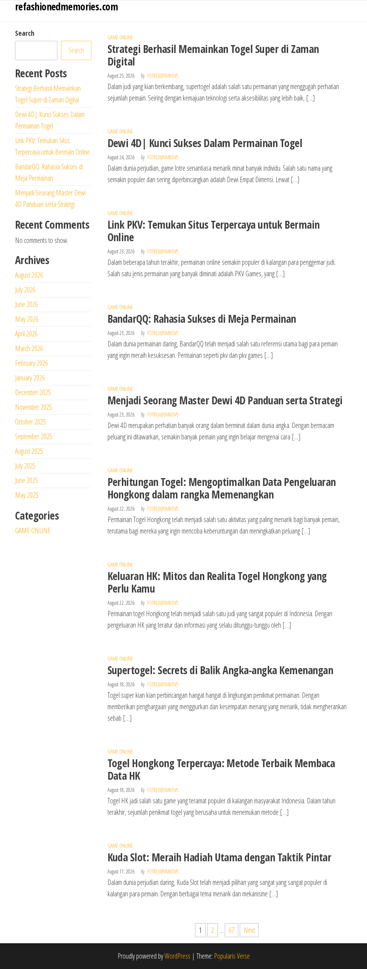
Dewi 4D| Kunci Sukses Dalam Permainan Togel (205, 143)
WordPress (177, 956)
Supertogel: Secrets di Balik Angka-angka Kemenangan (220, 670)
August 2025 (29, 451)
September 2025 (33, 436)
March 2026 (29, 348)
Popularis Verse (232, 956)
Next (249, 930)
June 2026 (26, 304)
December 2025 (33, 392)
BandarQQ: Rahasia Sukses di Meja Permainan (202, 318)
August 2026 (29, 275)
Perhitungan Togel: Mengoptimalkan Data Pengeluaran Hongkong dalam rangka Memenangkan (222, 488)
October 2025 (30, 422)
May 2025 (26, 495)
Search (24, 33)
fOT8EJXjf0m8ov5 (162, 75)
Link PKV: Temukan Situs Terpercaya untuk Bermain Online (214, 230)
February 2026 (31, 363)
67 (231, 930)
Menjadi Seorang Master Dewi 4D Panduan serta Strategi (225, 400)
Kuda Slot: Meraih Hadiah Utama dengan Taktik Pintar (219, 857)
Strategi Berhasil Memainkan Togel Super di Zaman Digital (213, 55)
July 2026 (25, 289)
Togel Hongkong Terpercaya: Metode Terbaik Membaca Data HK (221, 769)
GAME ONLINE (120, 37)
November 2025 (33, 407)
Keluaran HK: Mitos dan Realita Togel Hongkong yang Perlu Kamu (217, 582)
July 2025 (25, 466)
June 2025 (26, 480)
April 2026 (26, 334)
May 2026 (26, 319)
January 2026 (30, 378)
